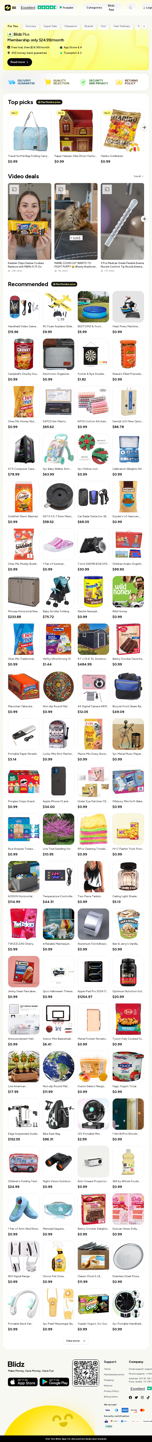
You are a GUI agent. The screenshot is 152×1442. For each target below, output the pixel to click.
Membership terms (114, 1374)
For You (13, 26)
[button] (29, 136)
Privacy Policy (111, 1391)
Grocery (31, 26)
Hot (103, 26)
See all (137, 176)
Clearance (70, 26)
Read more (17, 62)
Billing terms (111, 1396)
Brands (89, 26)
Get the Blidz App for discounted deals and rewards (76, 1438)
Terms (107, 1369)
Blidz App (111, 7)
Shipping (109, 1380)
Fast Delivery (122, 26)
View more (73, 1340)
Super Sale (50, 26)
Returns (108, 1385)
